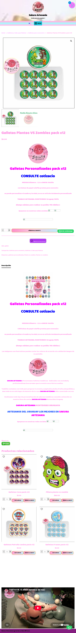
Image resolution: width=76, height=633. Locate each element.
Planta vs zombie (29, 255)
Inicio (3, 33)
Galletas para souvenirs (36, 33)
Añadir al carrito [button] (29, 500)
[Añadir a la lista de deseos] (3, 456)
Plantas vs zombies (42, 255)
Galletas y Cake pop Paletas (16, 33)
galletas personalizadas (16, 255)
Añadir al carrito (34, 230)
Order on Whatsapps (67, 231)
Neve (3, 631)
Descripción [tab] (6, 265)
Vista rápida (17, 500)
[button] (71, 41)
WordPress (25, 631)
